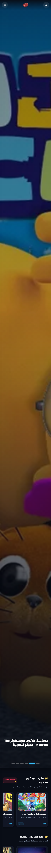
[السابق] (44, 809)
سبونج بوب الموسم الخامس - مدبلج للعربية (26, 743)
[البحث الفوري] (46, 5)
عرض (20, 823)
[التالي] (6, 809)
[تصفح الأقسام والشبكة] (5, 5)
